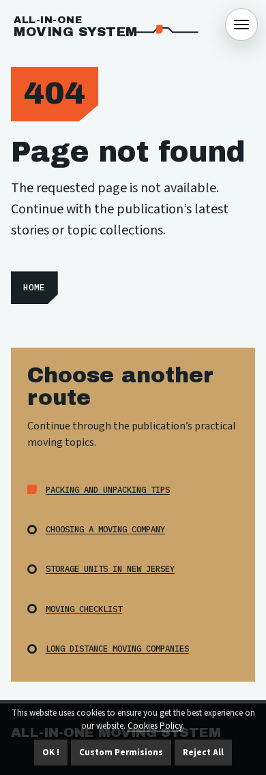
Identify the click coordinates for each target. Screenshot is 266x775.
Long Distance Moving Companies (117, 648)
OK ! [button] (50, 752)
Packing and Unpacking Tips (108, 489)
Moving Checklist (84, 608)
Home (34, 287)
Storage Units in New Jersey (110, 568)
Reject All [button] (203, 752)
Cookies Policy (155, 726)
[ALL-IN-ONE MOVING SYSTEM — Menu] (241, 24)
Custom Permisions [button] (121, 752)
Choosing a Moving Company (105, 528)
